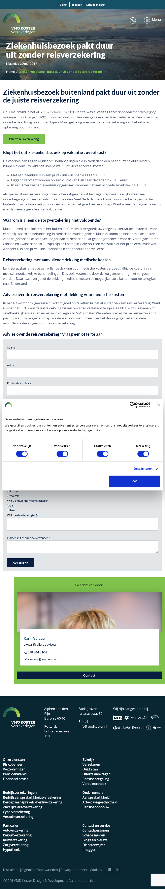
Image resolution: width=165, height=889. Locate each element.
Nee (12, 510)
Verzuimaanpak (94, 783)
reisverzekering (19, 268)
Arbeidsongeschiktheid (99, 802)
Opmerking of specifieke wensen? (28, 537)
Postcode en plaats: (19, 383)
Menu (156, 19)
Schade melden (95, 4)
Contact (89, 675)
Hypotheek (11, 849)
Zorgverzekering (16, 845)
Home (10, 71)
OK (134, 481)
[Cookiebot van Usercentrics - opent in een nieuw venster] (132, 405)
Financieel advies (15, 779)
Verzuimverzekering (18, 816)
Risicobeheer (13, 764)
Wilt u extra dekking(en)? (22, 515)
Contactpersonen (95, 830)
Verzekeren (91, 764)
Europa (14, 491)
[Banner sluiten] (159, 404)
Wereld (15, 495)
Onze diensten (14, 759)
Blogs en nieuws (94, 840)
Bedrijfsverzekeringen (20, 792)
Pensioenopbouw (95, 807)
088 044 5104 (37, 652)
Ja (11, 505)
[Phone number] (133, 20)
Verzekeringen (14, 769)
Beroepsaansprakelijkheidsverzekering (32, 802)
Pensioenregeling (95, 779)
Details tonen (143, 468)
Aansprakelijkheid (95, 797)
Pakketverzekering (17, 835)
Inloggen (77, 4)
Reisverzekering (15, 840)
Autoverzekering (15, 830)
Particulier (11, 825)
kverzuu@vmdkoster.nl (43, 659)
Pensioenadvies (15, 774)
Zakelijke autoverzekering (22, 807)
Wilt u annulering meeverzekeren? (28, 500)
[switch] (62, 454)
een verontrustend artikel (57, 112)
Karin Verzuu (34, 638)
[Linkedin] (118, 869)
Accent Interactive (82, 880)
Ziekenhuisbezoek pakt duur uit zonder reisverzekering (60, 71)
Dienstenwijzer (93, 845)
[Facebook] (109, 869)
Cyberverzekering (16, 812)
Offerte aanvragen (96, 774)
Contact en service (96, 825)
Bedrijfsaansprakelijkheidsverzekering (32, 797)
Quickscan (90, 769)
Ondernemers (92, 792)
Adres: (11, 365)
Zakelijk (88, 759)
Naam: (11, 347)
